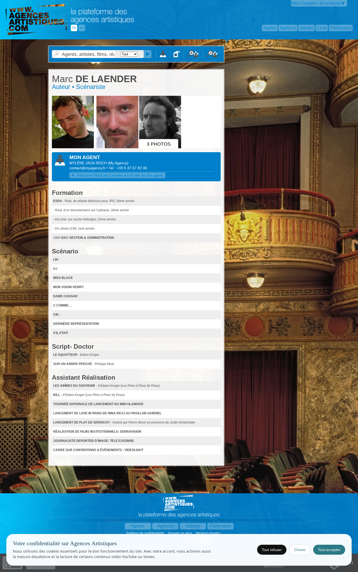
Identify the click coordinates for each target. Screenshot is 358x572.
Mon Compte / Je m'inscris (316, 3)
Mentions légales (208, 533)
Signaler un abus (180, 533)
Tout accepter (329, 550)
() (118, 163)
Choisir (300, 550)
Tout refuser (272, 550)
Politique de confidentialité (145, 533)
